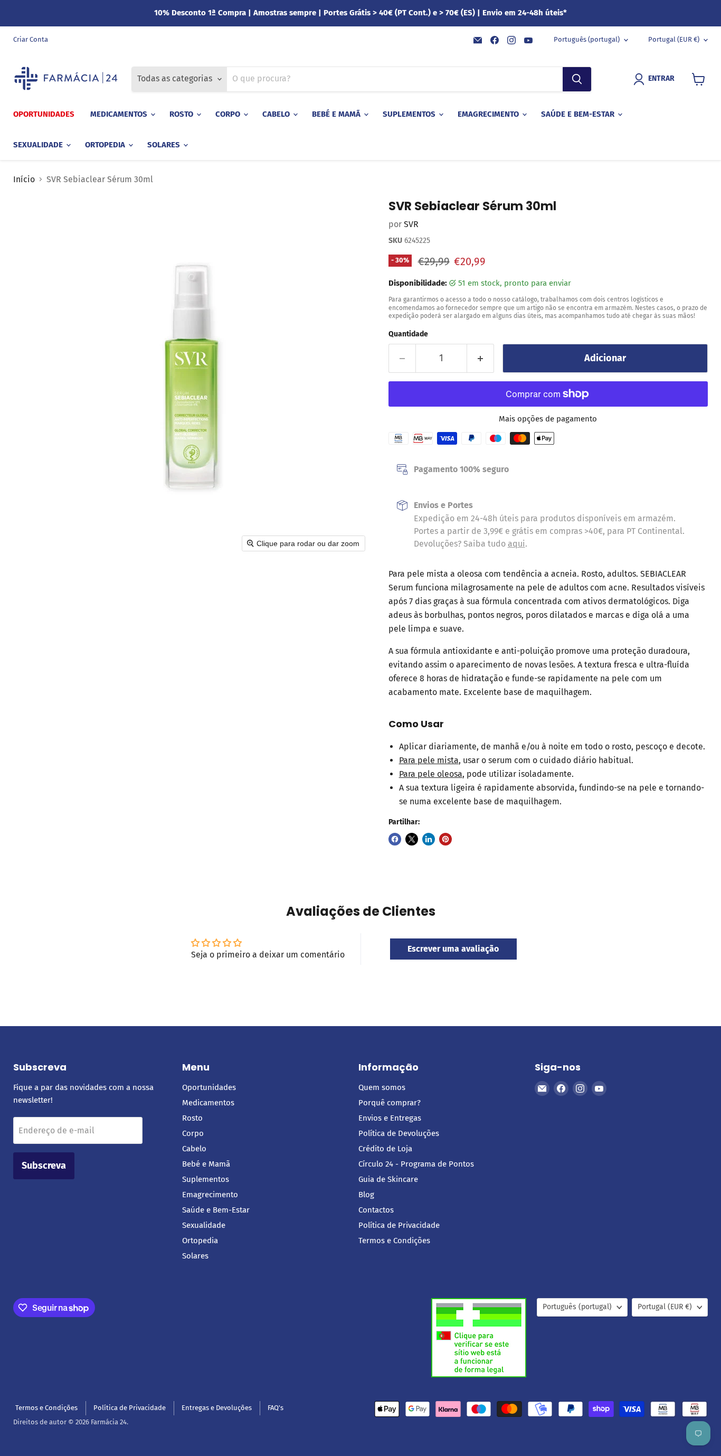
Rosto (182, 114)
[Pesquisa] (577, 79)
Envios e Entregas (389, 1118)
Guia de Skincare (388, 1179)
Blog (366, 1194)
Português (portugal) (587, 39)
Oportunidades (43, 114)
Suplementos (410, 114)
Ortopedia (106, 144)
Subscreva (44, 1165)
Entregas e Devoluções (217, 1408)
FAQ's (275, 1408)
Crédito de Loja (385, 1148)
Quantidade (408, 334)
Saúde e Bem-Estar (578, 114)
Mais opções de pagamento (548, 419)
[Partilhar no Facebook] (394, 839)
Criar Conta (30, 39)
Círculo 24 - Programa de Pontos (416, 1164)
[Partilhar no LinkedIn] (428, 839)
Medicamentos (119, 114)
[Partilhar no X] (411, 839)
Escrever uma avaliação (453, 949)
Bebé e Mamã (337, 114)
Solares (164, 144)
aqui (516, 544)
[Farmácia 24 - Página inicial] (66, 79)
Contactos (376, 1210)
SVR (411, 224)
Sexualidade (39, 144)
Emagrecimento (489, 114)
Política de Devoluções (398, 1133)
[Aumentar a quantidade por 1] (480, 358)
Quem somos (381, 1087)
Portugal (673, 39)
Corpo (228, 114)
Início (24, 179)
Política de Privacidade (399, 1225)
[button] (656, 79)
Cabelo (277, 114)
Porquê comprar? (389, 1102)
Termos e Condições (394, 1240)
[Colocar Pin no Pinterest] (445, 839)
